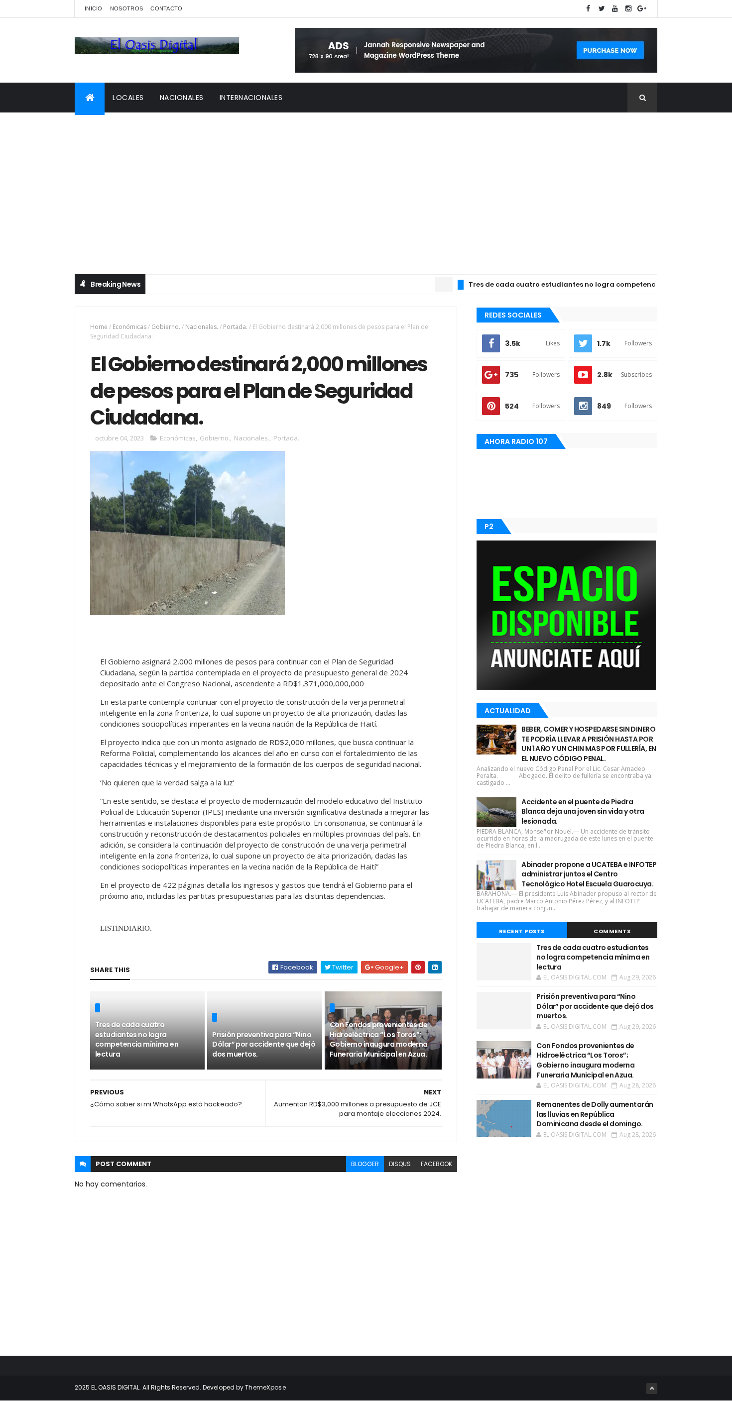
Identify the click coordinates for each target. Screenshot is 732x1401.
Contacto (166, 8)
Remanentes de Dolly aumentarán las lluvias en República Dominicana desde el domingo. (594, 1114)
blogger (365, 1164)
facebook (436, 1164)
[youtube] (615, 8)
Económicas (129, 327)
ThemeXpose (265, 1387)
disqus (400, 1164)
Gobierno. (165, 327)
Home (99, 327)
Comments (612, 931)
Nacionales (182, 98)
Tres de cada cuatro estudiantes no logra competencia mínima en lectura (573, 284)
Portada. (235, 327)
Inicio (94, 8)
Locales (128, 98)
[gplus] (641, 8)
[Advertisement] (366, 187)
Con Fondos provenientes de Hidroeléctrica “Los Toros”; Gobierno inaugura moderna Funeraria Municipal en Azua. (379, 1039)
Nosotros (126, 8)
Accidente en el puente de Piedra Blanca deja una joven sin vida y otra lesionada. (582, 811)
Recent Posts (522, 931)
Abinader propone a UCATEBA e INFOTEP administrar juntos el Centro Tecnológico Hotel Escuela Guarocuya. (588, 874)
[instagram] (628, 8)
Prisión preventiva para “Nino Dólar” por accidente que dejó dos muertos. (263, 1044)
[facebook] (588, 8)
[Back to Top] (651, 1388)
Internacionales (251, 98)
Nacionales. (201, 327)
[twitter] (601, 8)
